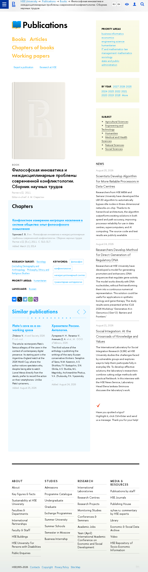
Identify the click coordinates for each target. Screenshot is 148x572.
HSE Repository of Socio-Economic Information (121, 546)
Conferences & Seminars (87, 518)
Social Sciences (114, 149)
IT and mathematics (112, 49)
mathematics (125, 53)
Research (85, 481)
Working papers (31, 55)
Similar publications (35, 311)
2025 (129, 86)
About (17, 481)
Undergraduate (54, 500)
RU (114, 4)
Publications (45, 25)
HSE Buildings (20, 536)
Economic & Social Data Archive (124, 528)
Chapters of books (33, 47)
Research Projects (88, 504)
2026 (122, 86)
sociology (107, 57)
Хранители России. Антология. (66, 328)
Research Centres (88, 497)
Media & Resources (119, 482)
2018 (117, 95)
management (109, 53)
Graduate (50, 507)
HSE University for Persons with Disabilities (26, 544)
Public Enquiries (21, 553)
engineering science (113, 41)
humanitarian (109, 45)
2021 (124, 91)
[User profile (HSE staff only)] (134, 4)
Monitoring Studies (89, 510)
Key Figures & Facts (23, 494)
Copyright (47, 567)
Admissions (51, 487)
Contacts (35, 567)
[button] (28, 318)
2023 (111, 91)
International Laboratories (85, 489)
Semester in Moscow (57, 532)
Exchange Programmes (58, 513)
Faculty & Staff (21, 530)
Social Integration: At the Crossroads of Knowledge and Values (117, 336)
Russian (32, 289)
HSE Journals (118, 497)
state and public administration (110, 62)
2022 (117, 91)
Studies (51, 481)
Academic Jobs (86, 527)
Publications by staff (122, 491)
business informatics (113, 33)
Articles (38, 39)
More (125, 95)
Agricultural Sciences (116, 121)
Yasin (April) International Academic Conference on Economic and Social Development (91, 540)
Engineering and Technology (112, 127)
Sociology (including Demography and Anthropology (29, 265)
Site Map (75, 567)
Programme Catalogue (58, 494)
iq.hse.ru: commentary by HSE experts (123, 512)
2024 (104, 91)
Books (19, 39)
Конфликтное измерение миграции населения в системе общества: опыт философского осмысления (47, 224)
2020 (104, 95)
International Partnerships (20, 522)
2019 (111, 95)
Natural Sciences (114, 145)
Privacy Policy (62, 567)
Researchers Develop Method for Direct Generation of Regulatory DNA (117, 254)
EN (119, 4)
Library (114, 520)
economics (108, 37)
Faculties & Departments (20, 512)
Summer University (56, 519)
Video (114, 536)
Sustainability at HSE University (24, 502)
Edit (137, 566)
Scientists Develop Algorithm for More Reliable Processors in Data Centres (117, 181)
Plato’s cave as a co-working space (26, 328)
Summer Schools (55, 526)
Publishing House (120, 504)
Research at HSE (48, 67)
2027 (116, 86)
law (126, 49)
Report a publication (23, 67)
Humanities (111, 133)
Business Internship (56, 539)
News (100, 164)
